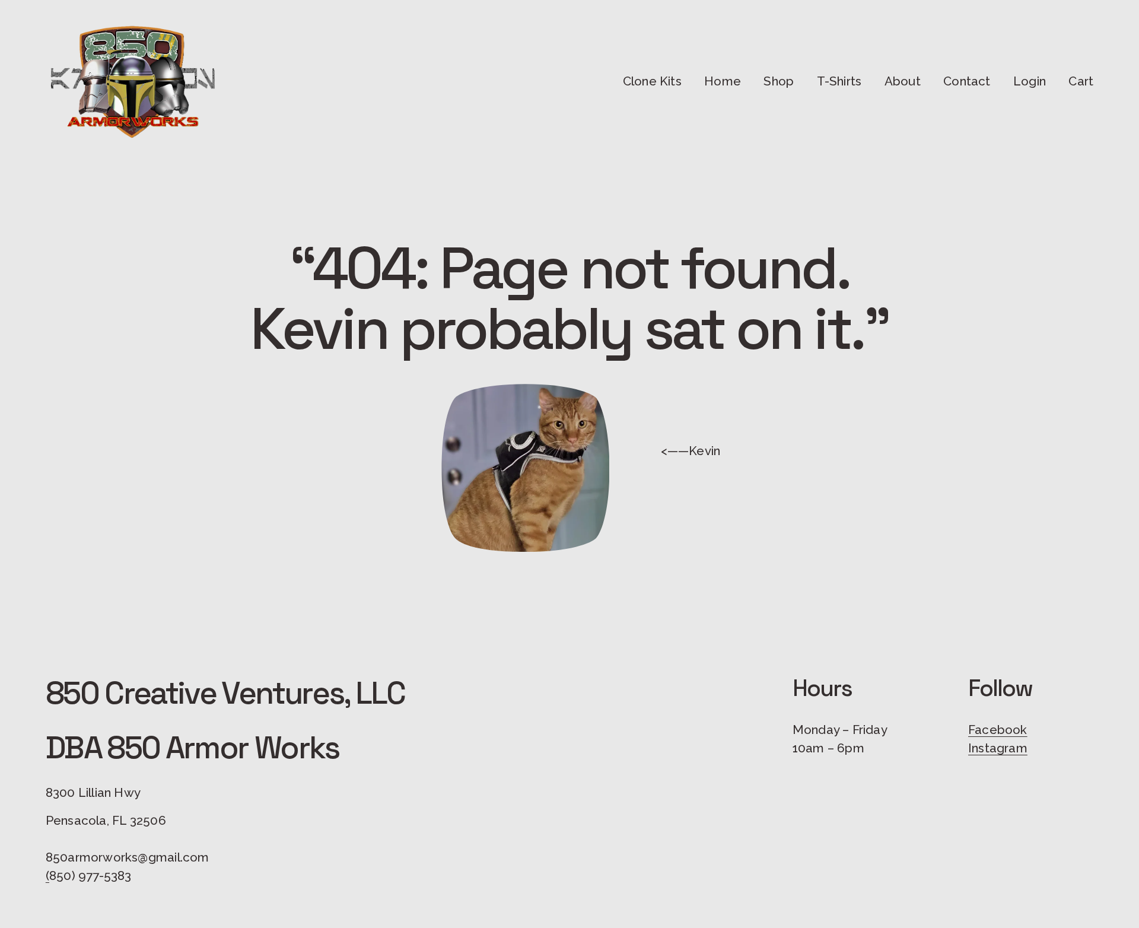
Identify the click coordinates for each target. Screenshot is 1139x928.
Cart (1080, 81)
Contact (966, 81)
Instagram (997, 748)
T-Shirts (839, 81)
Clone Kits (652, 81)
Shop (778, 81)
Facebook (997, 730)
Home (722, 81)
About (903, 81)
